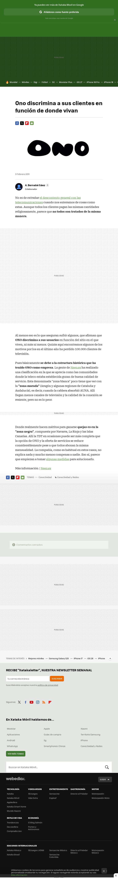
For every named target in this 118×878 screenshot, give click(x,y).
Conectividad (45, 477)
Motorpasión (98, 793)
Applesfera (12, 802)
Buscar (107, 767)
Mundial (13, 82)
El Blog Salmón (35, 822)
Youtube (31, 701)
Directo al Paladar (79, 793)
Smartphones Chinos (54, 746)
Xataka (10, 793)
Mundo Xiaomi (14, 810)
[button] (36, 185)
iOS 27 (79, 82)
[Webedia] (15, 778)
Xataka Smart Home (16, 806)
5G (53, 82)
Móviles (25, 82)
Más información (19, 874)
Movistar (11, 728)
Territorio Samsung (90, 734)
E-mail (32, 123)
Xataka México (14, 850)
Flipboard (27, 123)
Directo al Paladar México (79, 851)
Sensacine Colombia (54, 855)
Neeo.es (76, 367)
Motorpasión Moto (101, 797)
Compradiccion (14, 831)
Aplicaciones (13, 734)
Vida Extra (33, 797)
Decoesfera (12, 826)
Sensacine (54, 793)
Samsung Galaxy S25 (59, 658)
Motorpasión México (98, 851)
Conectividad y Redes (68, 477)
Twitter (22, 123)
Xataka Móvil (13, 797)
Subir (103, 779)
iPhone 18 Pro (93, 82)
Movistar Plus (65, 82)
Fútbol (45, 82)
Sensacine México (58, 850)
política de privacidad (47, 685)
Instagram (37, 701)
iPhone (84, 740)
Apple (47, 728)
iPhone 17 (78, 658)
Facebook (17, 123)
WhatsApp (12, 746)
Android (11, 740)
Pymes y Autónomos (33, 828)
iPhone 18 (108, 82)
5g (45, 740)
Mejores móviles (36, 658)
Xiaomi (84, 728)
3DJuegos (32, 793)
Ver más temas (16, 753)
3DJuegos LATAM (36, 850)
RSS (43, 701)
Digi (35, 82)
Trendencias (13, 822)
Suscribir (57, 678)
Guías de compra (52, 734)
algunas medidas (57, 459)
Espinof (52, 797)
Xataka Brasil (13, 854)
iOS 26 (90, 658)
